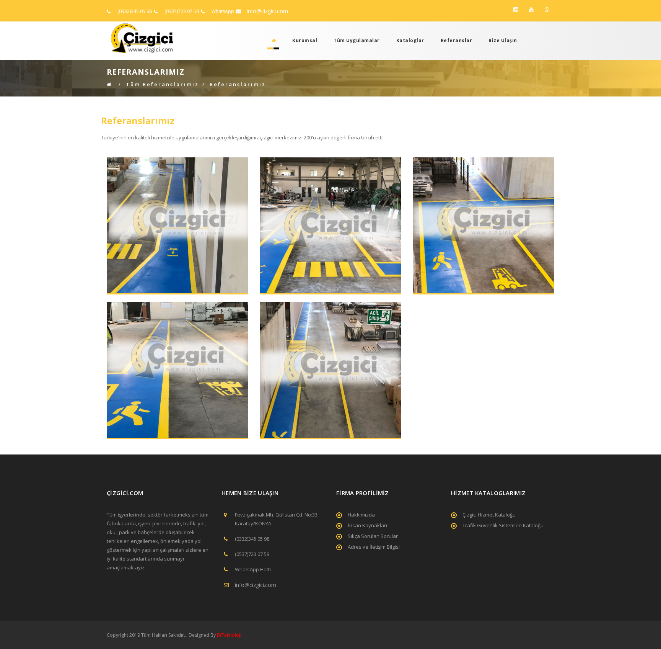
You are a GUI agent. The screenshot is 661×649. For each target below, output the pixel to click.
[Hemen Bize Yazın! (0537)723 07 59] (547, 9)
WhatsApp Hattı (253, 569)
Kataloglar (410, 40)
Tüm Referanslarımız (162, 84)
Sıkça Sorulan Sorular (373, 536)
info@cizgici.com (267, 11)
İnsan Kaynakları (367, 525)
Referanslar (456, 40)
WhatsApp (223, 11)
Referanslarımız (238, 84)
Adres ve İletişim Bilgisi (374, 546)
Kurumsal (304, 40)
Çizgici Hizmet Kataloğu (489, 514)
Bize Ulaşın (502, 40)
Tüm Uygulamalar (357, 40)
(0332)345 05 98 (134, 11)
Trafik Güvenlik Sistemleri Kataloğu (503, 525)
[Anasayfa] (271, 40)
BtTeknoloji (228, 635)
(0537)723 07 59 (181, 11)
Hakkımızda (361, 514)
